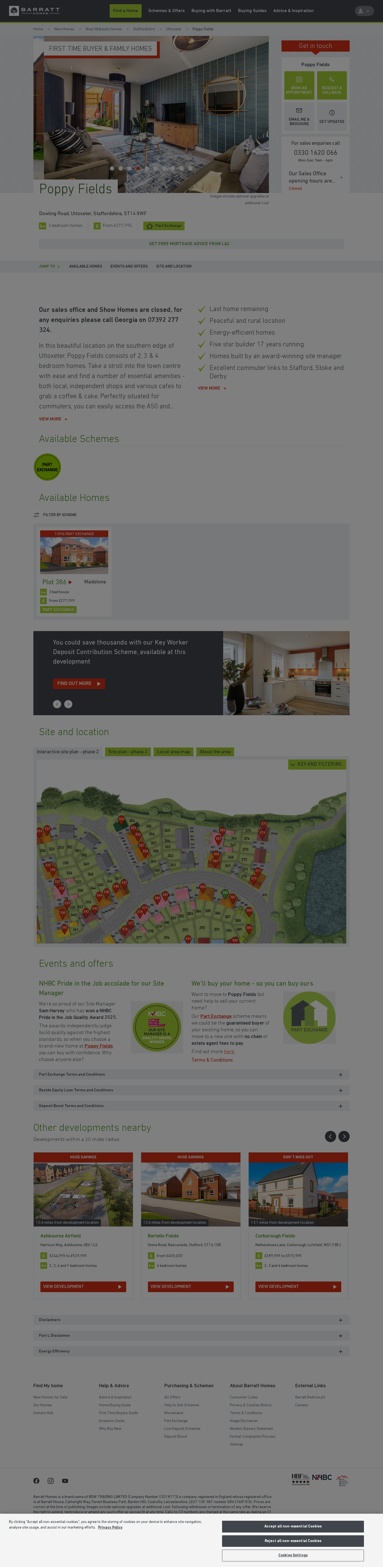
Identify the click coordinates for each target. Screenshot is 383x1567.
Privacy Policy (110, 1527)
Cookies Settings (293, 1555)
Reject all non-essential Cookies (293, 1541)
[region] (191, 1540)
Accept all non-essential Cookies (293, 1526)
